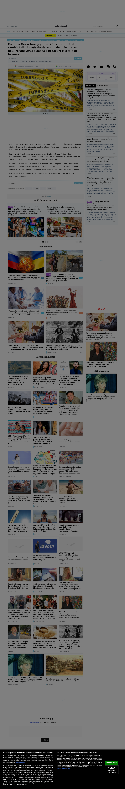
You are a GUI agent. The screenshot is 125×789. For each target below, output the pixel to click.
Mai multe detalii (20, 762)
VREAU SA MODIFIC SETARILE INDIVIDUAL (112, 770)
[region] (62, 769)
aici (49, 776)
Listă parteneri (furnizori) (64, 768)
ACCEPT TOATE (111, 762)
